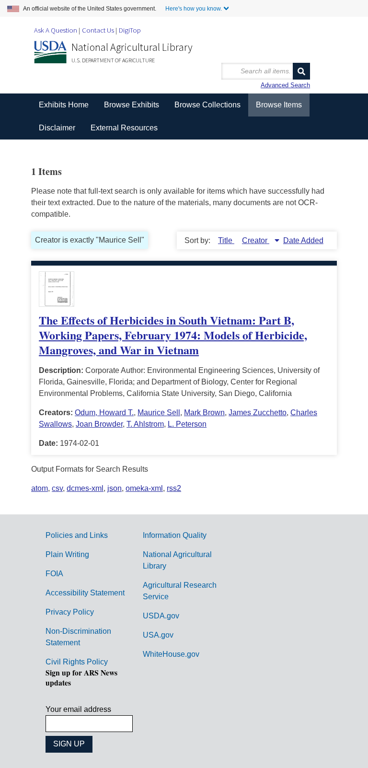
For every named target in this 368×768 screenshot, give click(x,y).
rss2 (174, 488)
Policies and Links (77, 535)
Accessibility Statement (85, 593)
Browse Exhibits (131, 105)
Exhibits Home (64, 105)
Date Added (303, 240)
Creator (255, 240)
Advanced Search (285, 85)
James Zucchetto (258, 412)
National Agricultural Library (132, 47)
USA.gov (158, 635)
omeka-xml (144, 488)
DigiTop (130, 30)
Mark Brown (204, 412)
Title (226, 240)
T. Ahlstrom (145, 424)
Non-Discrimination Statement (78, 637)
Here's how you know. (193, 8)
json (114, 488)
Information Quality (175, 535)
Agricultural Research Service (180, 591)
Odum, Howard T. (104, 412)
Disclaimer (57, 128)
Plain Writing (67, 554)
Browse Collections (207, 105)
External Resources (124, 128)
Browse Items (279, 105)
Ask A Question (55, 30)
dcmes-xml (85, 488)
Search (301, 71)
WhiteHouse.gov (171, 654)
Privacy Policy (70, 612)
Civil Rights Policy (77, 662)
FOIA (54, 574)
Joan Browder (99, 424)
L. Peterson (187, 424)
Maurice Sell (159, 412)
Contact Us (98, 30)
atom (39, 488)
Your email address (78, 709)
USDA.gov (161, 616)
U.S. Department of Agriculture (113, 60)
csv (57, 488)
